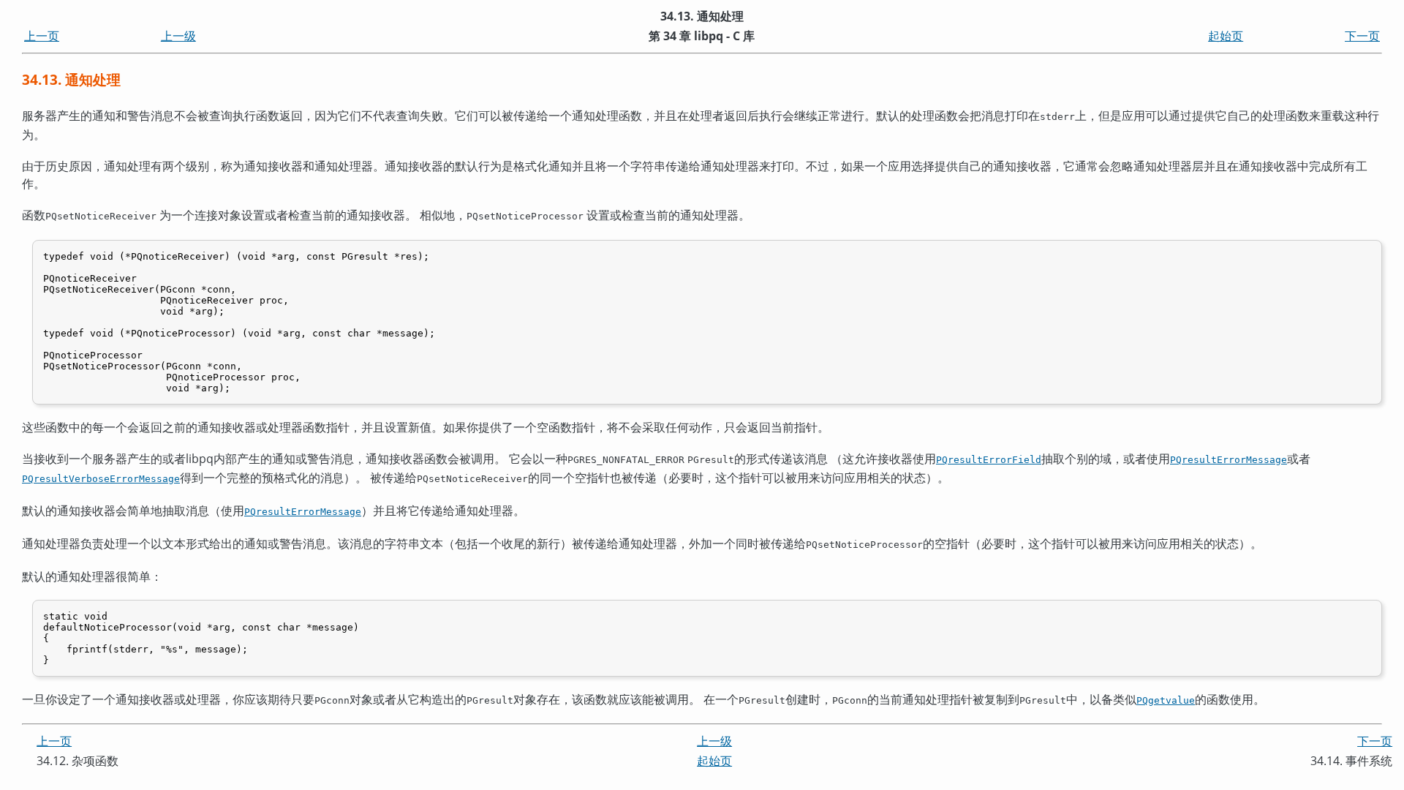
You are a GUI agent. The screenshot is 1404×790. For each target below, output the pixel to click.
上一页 (41, 36)
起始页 (1225, 36)
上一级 (178, 36)
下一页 (1362, 36)
